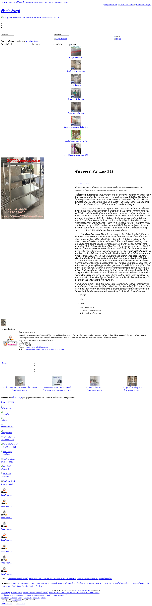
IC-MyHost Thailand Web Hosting (23, 583)
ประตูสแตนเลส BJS (76, 57)
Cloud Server (48, 2)
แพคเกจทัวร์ (62, 595)
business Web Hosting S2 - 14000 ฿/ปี (57, 387)
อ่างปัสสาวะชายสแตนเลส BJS (76, 155)
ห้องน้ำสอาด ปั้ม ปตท (76, 113)
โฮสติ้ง (25, 586)
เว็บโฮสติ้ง (5, 414)
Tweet (4, 363)
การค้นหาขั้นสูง (32, 41)
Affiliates (13, 598)
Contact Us (27, 598)
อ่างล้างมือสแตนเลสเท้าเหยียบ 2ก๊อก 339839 (20, 387)
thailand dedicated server (31, 593)
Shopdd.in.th (16, 600)
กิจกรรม (36, 595)
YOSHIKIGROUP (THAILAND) (101, 583)
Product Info (84, 183)
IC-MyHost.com (6, 604)
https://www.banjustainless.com (37, 347)
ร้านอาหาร (28, 595)
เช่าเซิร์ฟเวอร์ (18, 2)
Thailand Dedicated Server (33, 2)
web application (6, 433)
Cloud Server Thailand (82, 590)
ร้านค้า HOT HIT (7, 402)
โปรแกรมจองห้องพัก (57, 579)
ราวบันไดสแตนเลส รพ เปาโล (76, 141)
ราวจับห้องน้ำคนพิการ (94, 387)
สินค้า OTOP (52, 595)
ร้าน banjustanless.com (20, 390)
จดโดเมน (4, 420)
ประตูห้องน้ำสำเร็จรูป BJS (132, 387)
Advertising (5, 598)
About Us (36, 598)
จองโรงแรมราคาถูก (9, 595)
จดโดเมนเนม (54, 593)
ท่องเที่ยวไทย (71, 579)
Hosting (31, 586)
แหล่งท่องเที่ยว (82, 579)
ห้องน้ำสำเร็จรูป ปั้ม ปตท (76, 71)
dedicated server (16, 593)
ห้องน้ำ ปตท (76, 85)
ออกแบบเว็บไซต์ (7, 427)
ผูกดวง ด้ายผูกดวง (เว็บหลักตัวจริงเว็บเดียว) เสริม (69, 583)
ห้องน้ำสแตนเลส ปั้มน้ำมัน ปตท (76, 127)
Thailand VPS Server (60, 2)
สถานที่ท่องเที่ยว (105, 579)
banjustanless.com (43, 583)
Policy (20, 598)
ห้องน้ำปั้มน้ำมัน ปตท (76, 99)
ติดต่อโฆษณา (6, 495)
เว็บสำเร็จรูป (10, 11)
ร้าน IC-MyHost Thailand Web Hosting (57, 390)
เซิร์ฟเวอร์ (39, 586)
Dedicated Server (7, 2)
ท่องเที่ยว (20, 595)
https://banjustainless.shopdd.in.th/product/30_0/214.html (45, 349)
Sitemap (43, 598)
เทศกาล (43, 595)
